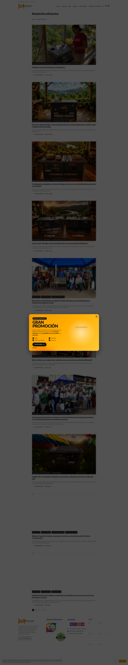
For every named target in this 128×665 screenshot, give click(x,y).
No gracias (35, 347)
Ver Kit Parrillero (39, 344)
